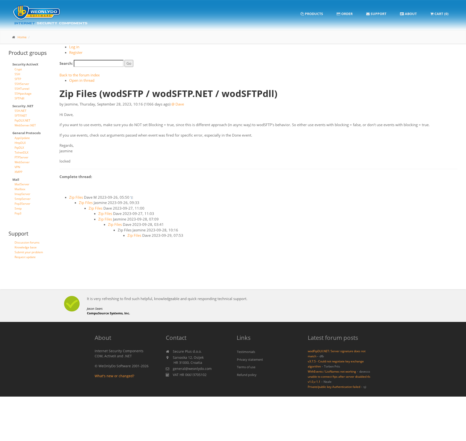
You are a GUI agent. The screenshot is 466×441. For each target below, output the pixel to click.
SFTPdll (19, 98)
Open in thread (81, 80)
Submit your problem (29, 252)
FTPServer (21, 157)
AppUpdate (22, 138)
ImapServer (22, 194)
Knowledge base (26, 247)
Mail (15, 179)
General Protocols (26, 133)
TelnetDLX (21, 152)
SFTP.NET (21, 116)
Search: (66, 63)
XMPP (18, 172)
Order (346, 13)
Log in (74, 46)
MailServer (22, 184)
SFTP (18, 79)
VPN (17, 167)
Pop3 (18, 213)
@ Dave (177, 104)
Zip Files (76, 197)
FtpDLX (19, 148)
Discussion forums (27, 242)
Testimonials (246, 352)
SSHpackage (23, 93)
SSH (17, 74)
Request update (25, 257)
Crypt (18, 69)
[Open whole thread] (131, 197)
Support (378, 13)
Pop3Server (22, 204)
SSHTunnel (22, 89)
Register (76, 52)
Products (313, 13)
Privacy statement (250, 359)
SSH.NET (20, 111)
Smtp (18, 208)
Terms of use (246, 367)
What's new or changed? (114, 376)
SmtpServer (23, 199)
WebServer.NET (25, 125)
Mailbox (20, 189)
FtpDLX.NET (22, 120)
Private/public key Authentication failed (334, 387)
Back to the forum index (79, 75)
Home (21, 37)
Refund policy (247, 375)
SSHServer (22, 84)
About (410, 13)
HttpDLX (20, 143)
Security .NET (22, 106)
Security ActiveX (25, 64)
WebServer (22, 162)
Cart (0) (441, 13)
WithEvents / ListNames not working (332, 371)
